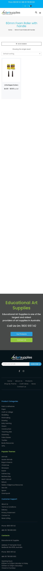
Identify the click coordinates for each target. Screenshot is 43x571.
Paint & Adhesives (8, 406)
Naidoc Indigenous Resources (12, 485)
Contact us (21, 386)
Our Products (21, 334)
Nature (4, 482)
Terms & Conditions (9, 507)
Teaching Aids (7, 432)
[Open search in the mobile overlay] (36, 12)
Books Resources (8, 443)
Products (28, 381)
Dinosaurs (5, 468)
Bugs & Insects (7, 462)
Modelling (5, 415)
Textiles (4, 440)
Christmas (5, 465)
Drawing (4, 420)
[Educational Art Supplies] (11, 14)
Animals (4, 457)
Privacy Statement (8, 513)
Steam (4, 426)
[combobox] (21, 54)
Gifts (3, 446)
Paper (4, 409)
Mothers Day (6, 476)
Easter (4, 471)
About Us (18, 381)
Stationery (5, 435)
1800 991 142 (28, 326)
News (34, 384)
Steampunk (6, 493)
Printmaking (6, 418)
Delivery (4, 510)
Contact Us (21, 340)
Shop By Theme (10, 384)
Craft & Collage (7, 412)
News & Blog (6, 518)
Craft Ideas (24, 384)
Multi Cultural (6, 479)
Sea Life (4, 488)
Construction (6, 429)
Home (9, 381)
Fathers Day (6, 474)
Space (4, 490)
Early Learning (6, 423)
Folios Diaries (6, 437)
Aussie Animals (7, 459)
